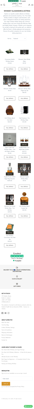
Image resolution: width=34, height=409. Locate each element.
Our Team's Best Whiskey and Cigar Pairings (13, 350)
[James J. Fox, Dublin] (17, 5)
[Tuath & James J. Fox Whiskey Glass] (24, 110)
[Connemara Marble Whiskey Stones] (9, 51)
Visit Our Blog (5, 325)
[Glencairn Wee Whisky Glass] (24, 51)
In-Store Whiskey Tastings (8, 327)
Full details (9, 69)
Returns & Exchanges (7, 335)
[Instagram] (8, 313)
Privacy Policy (20, 386)
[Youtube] (5, 313)
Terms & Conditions (7, 330)
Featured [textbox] (15, 38)
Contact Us (4, 340)
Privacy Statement (6, 337)
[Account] (29, 5)
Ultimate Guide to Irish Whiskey (10, 357)
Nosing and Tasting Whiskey (9, 363)
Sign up (6, 383)
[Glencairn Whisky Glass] (9, 80)
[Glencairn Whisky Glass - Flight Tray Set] (24, 80)
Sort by (9, 38)
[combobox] (19, 38)
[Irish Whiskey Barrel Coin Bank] (9, 110)
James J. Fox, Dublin (9, 398)
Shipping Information (7, 332)
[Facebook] (2, 313)
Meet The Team (5, 322)
